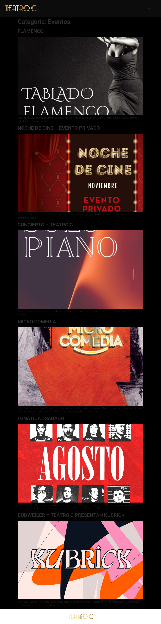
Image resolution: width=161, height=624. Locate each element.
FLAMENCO (30, 31)
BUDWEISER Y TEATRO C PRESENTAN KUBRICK (71, 515)
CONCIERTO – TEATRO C (45, 225)
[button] (149, 7)
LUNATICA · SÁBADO (41, 418)
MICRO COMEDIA (37, 322)
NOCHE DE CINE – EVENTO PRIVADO (59, 128)
